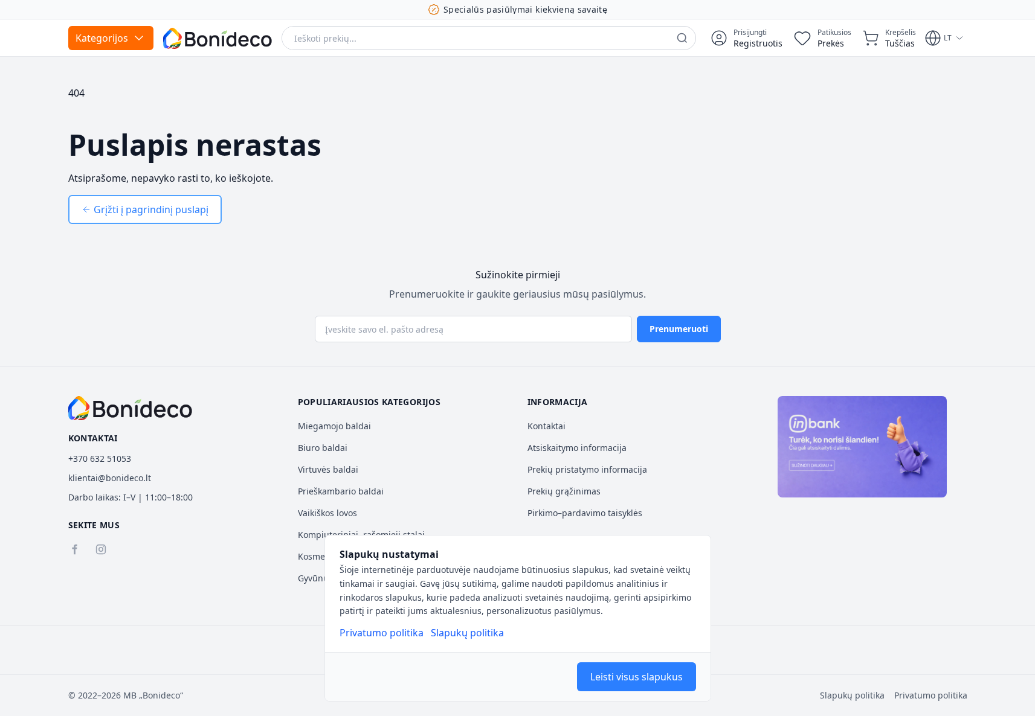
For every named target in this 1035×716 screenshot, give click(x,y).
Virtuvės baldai (328, 469)
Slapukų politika (467, 632)
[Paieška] (682, 38)
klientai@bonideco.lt (109, 478)
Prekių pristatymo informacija (587, 469)
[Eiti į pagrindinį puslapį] (217, 38)
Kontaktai (546, 426)
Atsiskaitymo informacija (577, 447)
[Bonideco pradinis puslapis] (130, 408)
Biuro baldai (322, 447)
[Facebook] (74, 549)
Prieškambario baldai (341, 491)
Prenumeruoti (679, 328)
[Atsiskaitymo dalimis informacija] (862, 446)
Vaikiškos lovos (327, 513)
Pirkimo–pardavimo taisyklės (584, 513)
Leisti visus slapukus (636, 676)
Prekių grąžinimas (564, 491)
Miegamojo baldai (334, 426)
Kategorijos (102, 38)
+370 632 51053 (99, 458)
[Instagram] (101, 549)
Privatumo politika (382, 632)
